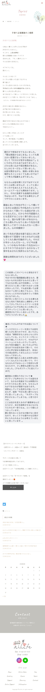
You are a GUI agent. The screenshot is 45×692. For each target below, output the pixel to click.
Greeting (9, 676)
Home (9, 672)
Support (9, 680)
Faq (35, 672)
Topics (35, 676)
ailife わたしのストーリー (10, 538)
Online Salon (22, 672)
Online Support (9, 684)
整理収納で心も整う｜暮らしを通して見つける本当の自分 (20, 546)
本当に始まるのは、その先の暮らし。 (14, 522)
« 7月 (4, 596)
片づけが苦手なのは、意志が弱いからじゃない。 (17, 554)
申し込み (13, 487)
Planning (22, 680)
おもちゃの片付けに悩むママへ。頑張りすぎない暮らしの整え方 (22, 530)
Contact (35, 680)
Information (23, 684)
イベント (25, 36)
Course (22, 676)
